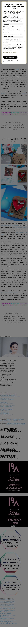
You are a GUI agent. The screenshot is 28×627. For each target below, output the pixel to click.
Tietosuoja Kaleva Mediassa (9, 52)
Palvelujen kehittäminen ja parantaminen (11, 34)
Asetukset (10, 60)
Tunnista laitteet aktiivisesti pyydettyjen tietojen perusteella (12, 41)
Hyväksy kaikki (10, 57)
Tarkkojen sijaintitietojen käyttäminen (10, 39)
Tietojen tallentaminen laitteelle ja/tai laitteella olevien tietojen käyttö (12, 27)
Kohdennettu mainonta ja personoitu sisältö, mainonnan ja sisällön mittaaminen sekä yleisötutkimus (12, 31)
